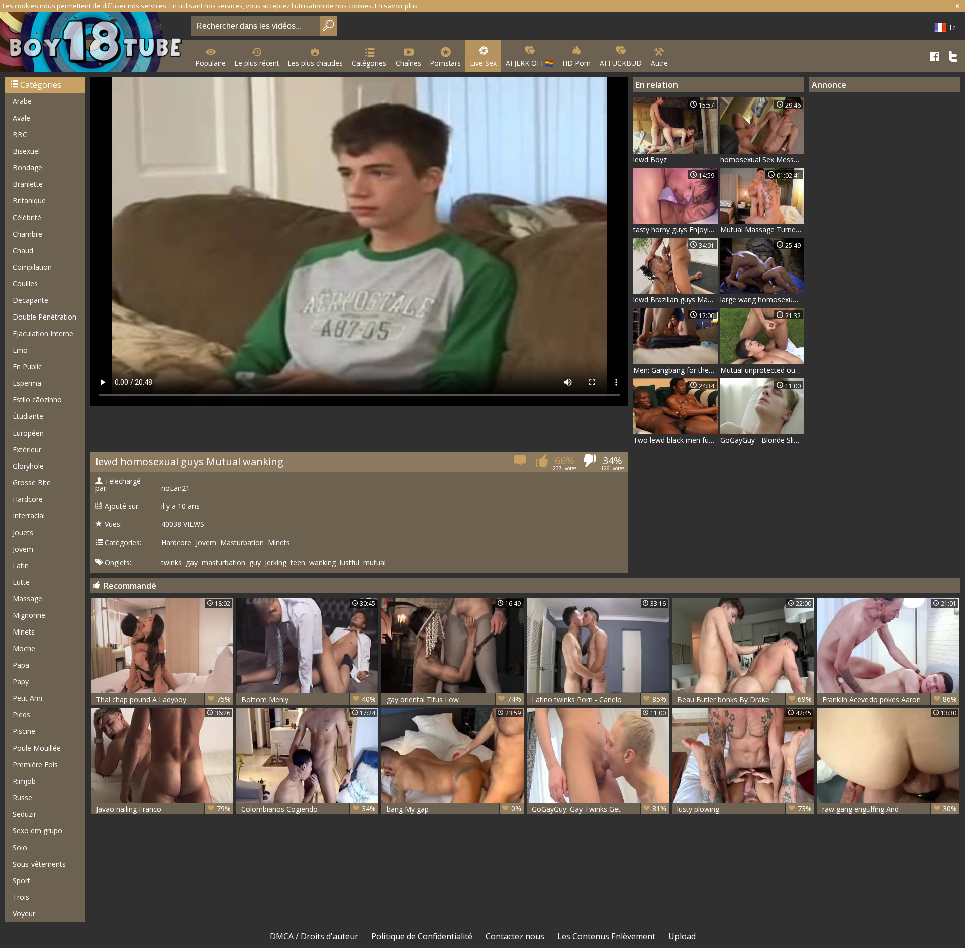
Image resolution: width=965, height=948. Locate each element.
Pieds (21, 714)
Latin (21, 565)
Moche (24, 648)
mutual (374, 562)
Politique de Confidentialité (421, 936)
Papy (21, 681)
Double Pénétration (44, 317)
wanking (322, 562)
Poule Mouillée (37, 748)
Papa (21, 665)
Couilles (25, 283)
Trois (21, 897)
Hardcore (28, 499)
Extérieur (27, 449)
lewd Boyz (650, 159)
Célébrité (27, 217)
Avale (21, 118)
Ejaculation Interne (43, 333)
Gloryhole (28, 466)
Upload (682, 936)
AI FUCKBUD (621, 63)
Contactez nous (515, 936)
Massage (27, 598)
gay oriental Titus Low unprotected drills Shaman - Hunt (454, 699)
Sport (21, 880)
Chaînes (408, 63)
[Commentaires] (520, 463)
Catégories (369, 63)
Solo (20, 847)
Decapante (30, 300)
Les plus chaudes (315, 63)
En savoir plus (396, 5)
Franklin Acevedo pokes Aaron (889, 699)
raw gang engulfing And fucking (889, 809)
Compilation (32, 267)
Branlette (28, 184)
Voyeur (24, 913)
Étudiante (28, 416)
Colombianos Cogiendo (308, 809)
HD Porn (576, 63)
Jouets (23, 532)
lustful (349, 562)
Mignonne (29, 615)
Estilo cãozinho (37, 399)
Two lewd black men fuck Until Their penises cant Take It (675, 440)
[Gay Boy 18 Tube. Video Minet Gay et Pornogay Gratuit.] (93, 43)
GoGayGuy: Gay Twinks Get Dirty (599, 809)
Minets (24, 632)
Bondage (27, 167)
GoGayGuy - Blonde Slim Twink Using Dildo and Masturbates (762, 440)
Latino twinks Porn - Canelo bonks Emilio (599, 699)
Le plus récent (257, 63)
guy (255, 562)
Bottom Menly (308, 699)
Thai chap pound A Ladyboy (163, 699)
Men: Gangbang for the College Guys (675, 370)
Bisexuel (26, 151)
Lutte (21, 582)
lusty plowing (744, 809)
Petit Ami (27, 698)
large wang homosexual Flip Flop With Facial (762, 299)
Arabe (22, 101)
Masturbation (242, 542)
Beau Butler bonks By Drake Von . (744, 699)
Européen (28, 433)
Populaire (211, 63)
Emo (20, 350)
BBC (20, 134)
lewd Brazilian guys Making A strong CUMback (675, 299)
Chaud (23, 250)
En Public (27, 366)
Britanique (29, 200)
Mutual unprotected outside (762, 370)
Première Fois (35, 764)
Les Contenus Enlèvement (606, 936)
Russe (22, 797)
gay (192, 562)
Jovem (23, 549)
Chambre (27, 234)
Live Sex (483, 63)
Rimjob (24, 781)
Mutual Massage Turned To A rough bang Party (762, 229)
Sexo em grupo (37, 830)
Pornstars (445, 63)
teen (298, 562)
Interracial (29, 515)
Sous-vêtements (39, 864)
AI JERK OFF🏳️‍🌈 (529, 63)
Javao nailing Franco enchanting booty (163, 809)
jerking (275, 562)
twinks (171, 562)
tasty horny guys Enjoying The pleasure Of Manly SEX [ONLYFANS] (675, 229)
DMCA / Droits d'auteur (314, 936)
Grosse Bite (32, 482)
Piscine (24, 731)
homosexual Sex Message (762, 159)
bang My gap (454, 809)
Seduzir (24, 814)
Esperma (27, 383)
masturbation (223, 562)
